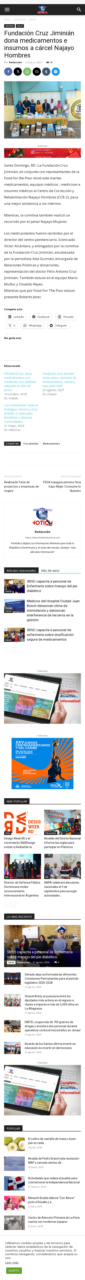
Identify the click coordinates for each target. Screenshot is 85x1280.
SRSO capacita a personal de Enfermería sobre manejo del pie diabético (52, 586)
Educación (50, 833)
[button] (7, 9)
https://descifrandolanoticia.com (42, 537)
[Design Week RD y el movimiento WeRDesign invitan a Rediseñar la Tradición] (22, 822)
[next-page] (13, 650)
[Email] (37, 72)
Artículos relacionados (21, 570)
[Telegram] (56, 72)
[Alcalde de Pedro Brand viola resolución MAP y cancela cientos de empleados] (14, 1163)
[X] (18, 72)
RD (6, 877)
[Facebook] (8, 72)
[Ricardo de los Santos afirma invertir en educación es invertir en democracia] (12, 1048)
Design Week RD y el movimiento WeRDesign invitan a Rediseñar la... (19, 843)
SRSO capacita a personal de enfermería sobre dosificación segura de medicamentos (50, 634)
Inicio (7, 19)
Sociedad (19, 19)
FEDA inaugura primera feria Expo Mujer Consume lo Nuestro (62, 486)
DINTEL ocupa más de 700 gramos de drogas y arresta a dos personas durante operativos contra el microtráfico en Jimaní (52, 1026)
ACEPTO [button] (14, 1270)
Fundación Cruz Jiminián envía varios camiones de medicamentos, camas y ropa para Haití (59, 380)
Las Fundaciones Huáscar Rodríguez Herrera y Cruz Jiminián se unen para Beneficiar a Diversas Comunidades (21, 413)
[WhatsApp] (27, 72)
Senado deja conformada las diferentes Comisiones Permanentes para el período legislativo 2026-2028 (52, 978)
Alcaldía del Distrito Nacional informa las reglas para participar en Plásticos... (62, 843)
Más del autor (50, 570)
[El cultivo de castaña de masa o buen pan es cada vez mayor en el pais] (14, 1144)
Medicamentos (51, 443)
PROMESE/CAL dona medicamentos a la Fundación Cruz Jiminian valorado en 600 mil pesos (20, 382)
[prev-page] (6, 650)
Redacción (15, 62)
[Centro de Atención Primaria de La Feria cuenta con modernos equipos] (14, 1223)
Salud (32, 19)
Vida (7, 833)
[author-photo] (42, 526)
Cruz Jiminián (30, 443)
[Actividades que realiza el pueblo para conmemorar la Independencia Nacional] (14, 1183)
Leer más (11, 1262)
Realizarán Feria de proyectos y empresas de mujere (21, 486)
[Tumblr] (46, 72)
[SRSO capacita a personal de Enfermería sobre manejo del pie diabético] (14, 586)
